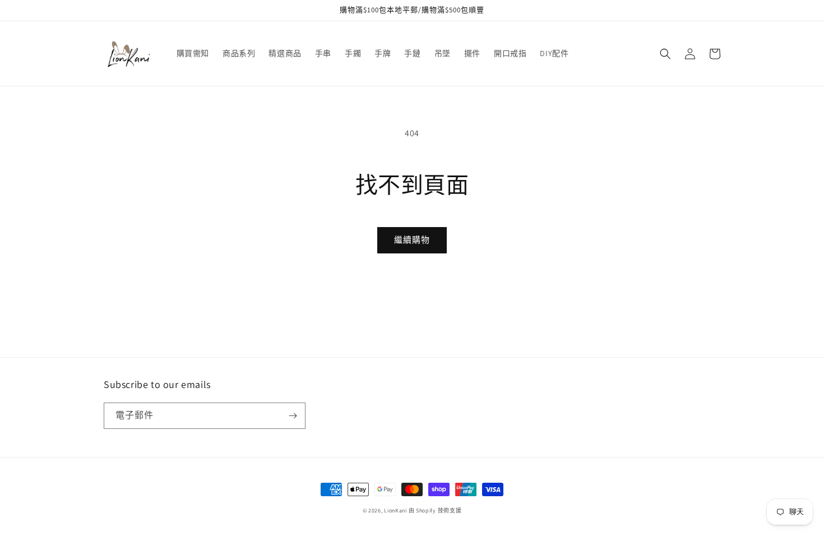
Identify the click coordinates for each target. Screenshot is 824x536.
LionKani (395, 510)
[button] (665, 53)
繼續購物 (412, 239)
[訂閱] (292, 416)
